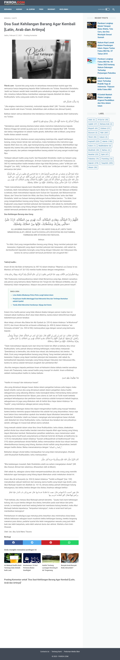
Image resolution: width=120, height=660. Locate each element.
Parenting (107, 159)
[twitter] (32, 542)
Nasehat (93, 154)
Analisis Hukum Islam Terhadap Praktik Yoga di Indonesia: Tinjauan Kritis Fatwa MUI (106, 84)
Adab (91, 120)
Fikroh (92, 137)
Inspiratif (93, 141)
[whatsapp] (69, 542)
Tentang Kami (57, 651)
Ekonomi (92, 133)
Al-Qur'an (30, 9)
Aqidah (19, 9)
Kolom (92, 146)
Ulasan (92, 167)
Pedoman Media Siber (72, 651)
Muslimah (64, 9)
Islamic (107, 141)
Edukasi (105, 128)
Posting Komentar (30, 35)
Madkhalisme (105, 146)
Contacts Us (44, 651)
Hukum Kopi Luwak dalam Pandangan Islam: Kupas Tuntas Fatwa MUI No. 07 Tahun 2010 (106, 48)
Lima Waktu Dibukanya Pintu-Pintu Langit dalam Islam (33, 295)
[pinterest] (50, 542)
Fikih (41, 9)
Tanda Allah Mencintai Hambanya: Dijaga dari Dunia (32, 305)
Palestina (93, 159)
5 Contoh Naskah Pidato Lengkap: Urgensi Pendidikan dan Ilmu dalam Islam (106, 100)
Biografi (51, 9)
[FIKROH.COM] (16, 2)
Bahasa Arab (106, 124)
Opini (105, 154)
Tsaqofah (107, 163)
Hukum (103, 137)
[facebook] (13, 542)
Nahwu (106, 150)
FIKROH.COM (63, 656)
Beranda (8, 9)
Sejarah (93, 163)
